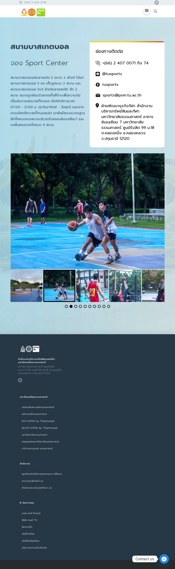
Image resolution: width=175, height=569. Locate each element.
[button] (146, 10)
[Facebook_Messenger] (164, 559)
